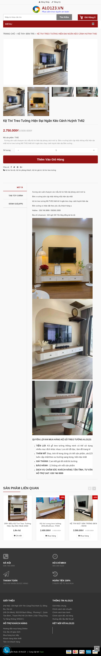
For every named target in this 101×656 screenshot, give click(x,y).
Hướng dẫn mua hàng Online (15, 628)
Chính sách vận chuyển (62, 609)
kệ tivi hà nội (10, 170)
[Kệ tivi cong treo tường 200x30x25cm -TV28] (50, 508)
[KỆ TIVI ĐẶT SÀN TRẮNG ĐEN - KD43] (83, 508)
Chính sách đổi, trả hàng (62, 616)
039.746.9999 (9, 566)
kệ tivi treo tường (49, 170)
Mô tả (20, 187)
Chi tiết (18, 536)
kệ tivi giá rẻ (37, 170)
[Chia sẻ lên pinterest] (18, 167)
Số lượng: (7, 150)
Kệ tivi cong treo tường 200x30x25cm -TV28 (50, 524)
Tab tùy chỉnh (16, 196)
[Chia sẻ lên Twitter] (14, 167)
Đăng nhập (45, 2)
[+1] (21, 167)
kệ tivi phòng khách (23, 170)
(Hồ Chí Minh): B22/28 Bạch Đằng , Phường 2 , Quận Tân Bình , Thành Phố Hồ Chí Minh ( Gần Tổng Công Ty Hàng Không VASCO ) (25, 615)
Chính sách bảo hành (61, 612)
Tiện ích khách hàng (11, 642)
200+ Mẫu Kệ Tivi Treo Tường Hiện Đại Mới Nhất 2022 (17, 524)
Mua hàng (51, 536)
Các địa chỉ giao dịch (11, 632)
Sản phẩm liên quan (21, 488)
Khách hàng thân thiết (12, 638)
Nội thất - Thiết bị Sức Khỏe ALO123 (72, 630)
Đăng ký (57, 2)
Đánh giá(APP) (16, 204)
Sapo (42, 652)
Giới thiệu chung (59, 606)
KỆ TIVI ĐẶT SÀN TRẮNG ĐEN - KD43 (83, 524)
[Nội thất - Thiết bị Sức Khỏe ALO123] (50, 9)
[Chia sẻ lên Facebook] (11, 167)
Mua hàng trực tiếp (11, 635)
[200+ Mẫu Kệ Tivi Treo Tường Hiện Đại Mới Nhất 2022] (17, 508)
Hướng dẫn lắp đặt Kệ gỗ (63, 619)
